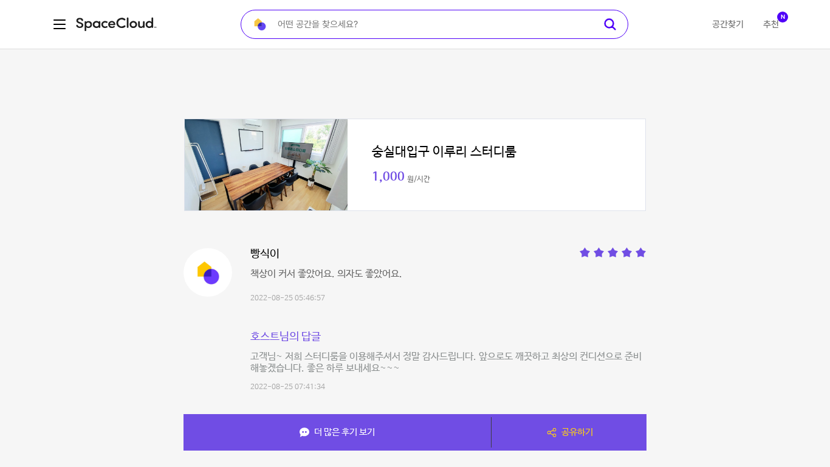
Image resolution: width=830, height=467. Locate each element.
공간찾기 (728, 24)
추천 (771, 24)
